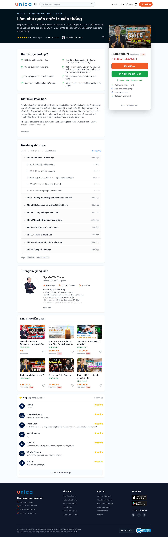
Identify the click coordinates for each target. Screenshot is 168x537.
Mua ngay (129, 66)
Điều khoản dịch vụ (70, 511)
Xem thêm (25, 132)
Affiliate (100, 514)
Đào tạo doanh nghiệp (105, 503)
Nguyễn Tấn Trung (74, 37)
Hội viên (129, 4)
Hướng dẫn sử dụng (70, 500)
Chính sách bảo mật (70, 514)
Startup (59, 13)
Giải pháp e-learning (104, 500)
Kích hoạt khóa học (70, 503)
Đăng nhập (146, 4)
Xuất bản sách (102, 511)
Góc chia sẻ (67, 507)
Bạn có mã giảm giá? (129, 105)
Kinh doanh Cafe (42, 257)
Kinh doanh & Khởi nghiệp (40, 13)
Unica (22, 13)
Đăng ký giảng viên (104, 496)
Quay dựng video (103, 507)
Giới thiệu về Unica (69, 496)
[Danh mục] (35, 4)
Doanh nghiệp (117, 4)
